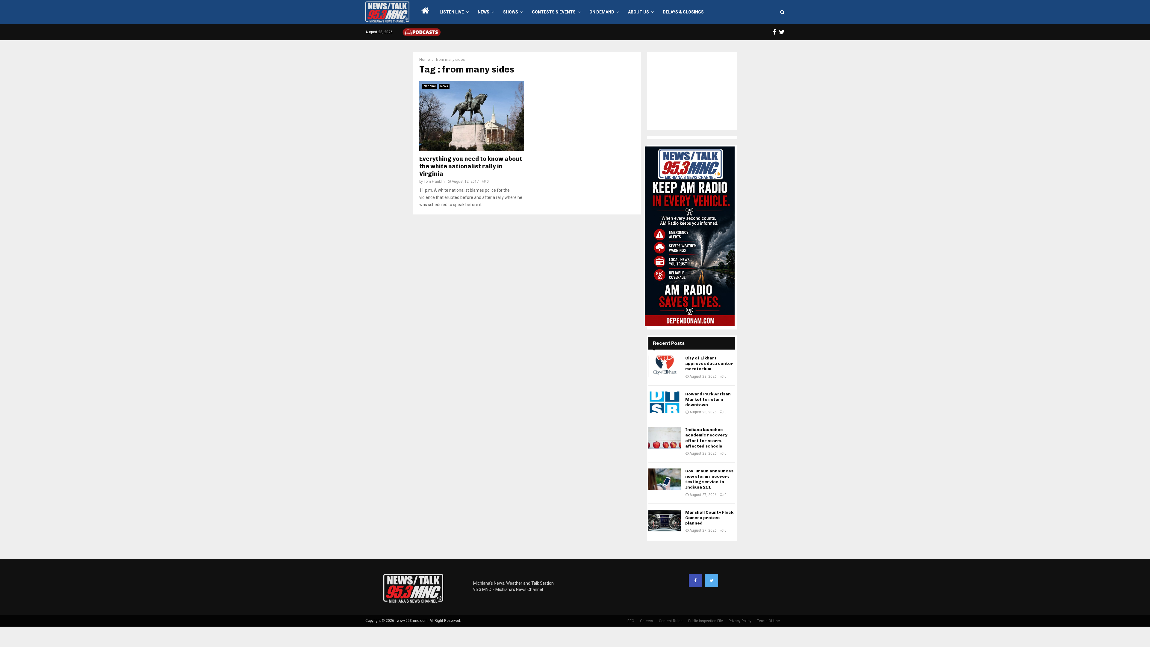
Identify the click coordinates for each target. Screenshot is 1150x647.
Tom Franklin (434, 181)
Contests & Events (554, 12)
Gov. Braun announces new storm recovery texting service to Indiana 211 (709, 479)
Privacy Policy (740, 621)
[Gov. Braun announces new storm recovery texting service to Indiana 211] (664, 479)
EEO (630, 621)
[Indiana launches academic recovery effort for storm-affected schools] (664, 438)
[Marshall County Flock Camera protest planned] (664, 520)
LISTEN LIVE (452, 12)
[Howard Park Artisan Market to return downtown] (664, 402)
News (483, 12)
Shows (510, 12)
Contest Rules (671, 621)
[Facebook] (695, 580)
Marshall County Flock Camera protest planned (709, 518)
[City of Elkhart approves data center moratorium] (664, 366)
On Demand (601, 12)
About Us (638, 12)
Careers (646, 621)
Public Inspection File (705, 621)
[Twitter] (711, 580)
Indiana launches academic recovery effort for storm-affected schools (706, 438)
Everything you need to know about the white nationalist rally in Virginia (470, 166)
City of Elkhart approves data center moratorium (709, 363)
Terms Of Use (768, 621)
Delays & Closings (683, 12)
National (430, 86)
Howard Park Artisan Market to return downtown (708, 399)
